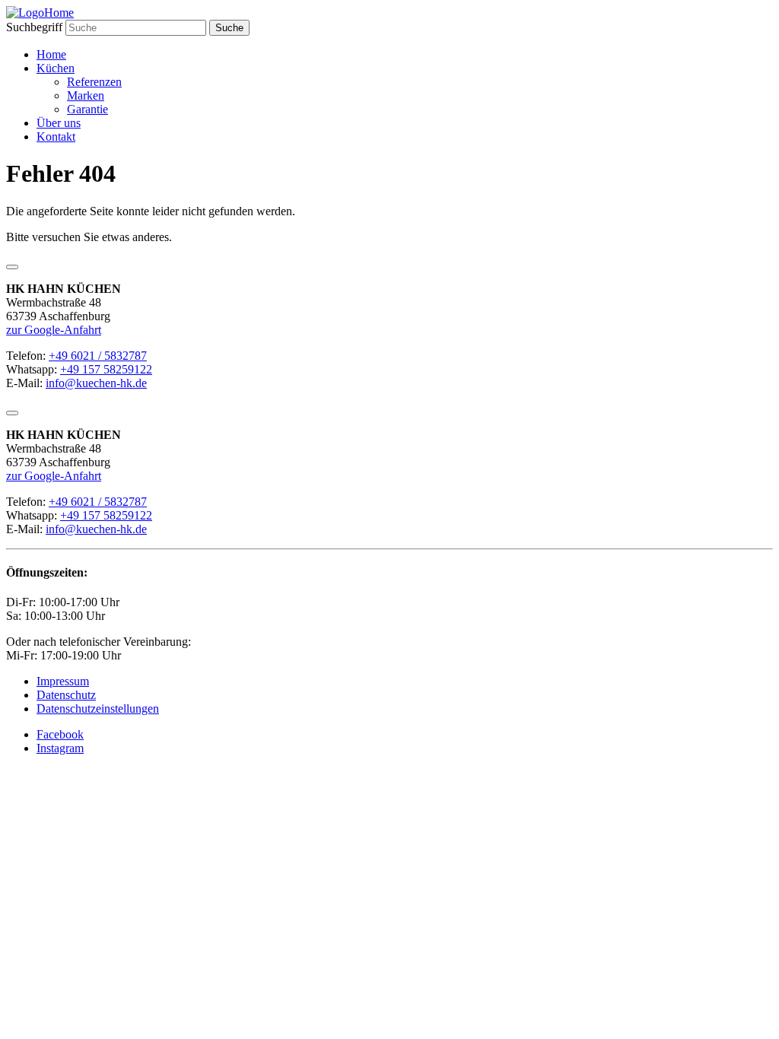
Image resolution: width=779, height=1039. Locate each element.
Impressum (63, 681)
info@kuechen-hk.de (96, 383)
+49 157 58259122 (106, 369)
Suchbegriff (34, 27)
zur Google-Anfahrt (53, 329)
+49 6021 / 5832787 (98, 355)
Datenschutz (66, 694)
